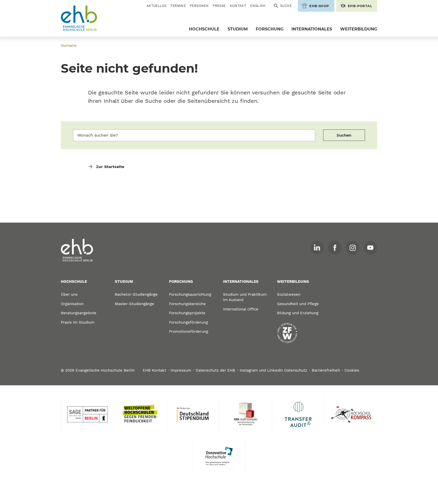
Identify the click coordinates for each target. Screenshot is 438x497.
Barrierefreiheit (326, 370)
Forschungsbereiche (187, 304)
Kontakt (238, 6)
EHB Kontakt (154, 370)
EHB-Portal (360, 6)
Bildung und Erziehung (297, 313)
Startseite (69, 45)
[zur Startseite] (77, 250)
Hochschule (204, 29)
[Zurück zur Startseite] (79, 18)
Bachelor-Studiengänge (136, 294)
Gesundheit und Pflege (298, 304)
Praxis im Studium (77, 322)
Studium (238, 29)
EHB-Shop (319, 6)
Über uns (69, 294)
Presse (219, 6)
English (257, 6)
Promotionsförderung (188, 331)
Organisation (72, 304)
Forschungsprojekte (187, 313)
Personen (199, 6)
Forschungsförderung (188, 322)
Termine (178, 6)
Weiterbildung (358, 29)
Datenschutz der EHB (215, 370)
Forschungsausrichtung (190, 294)
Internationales (311, 29)
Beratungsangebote (78, 313)
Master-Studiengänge (134, 304)
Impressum (181, 370)
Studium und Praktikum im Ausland (245, 297)
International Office (240, 309)
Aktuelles (157, 6)
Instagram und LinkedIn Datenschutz (273, 370)
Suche (286, 6)
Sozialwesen (288, 294)
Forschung (269, 29)
